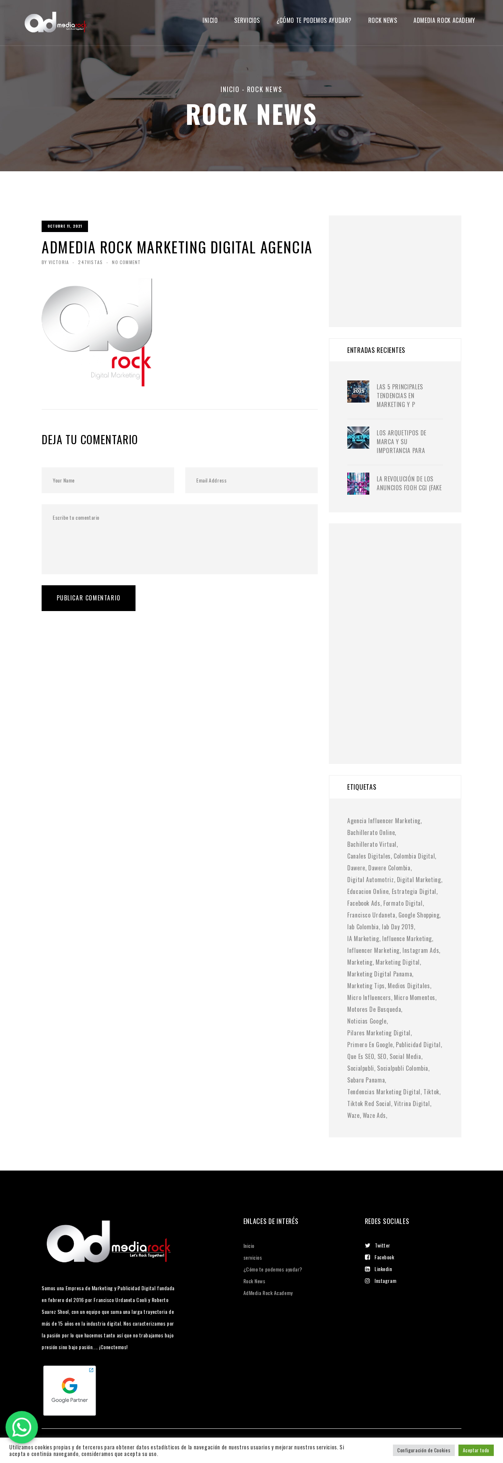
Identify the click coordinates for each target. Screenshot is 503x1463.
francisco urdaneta (371, 915)
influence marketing (407, 938)
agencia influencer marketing (384, 820)
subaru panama (366, 1080)
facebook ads (363, 903)
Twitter (382, 1245)
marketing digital (398, 962)
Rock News (382, 20)
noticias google (367, 1021)
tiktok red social (369, 1103)
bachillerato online (371, 832)
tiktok (431, 1091)
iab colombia (363, 926)
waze (353, 1115)
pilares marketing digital (379, 1032)
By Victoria (55, 262)
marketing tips (366, 985)
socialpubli (360, 1068)
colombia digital (414, 856)
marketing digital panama (379, 973)
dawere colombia (389, 867)
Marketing (360, 962)
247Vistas (90, 262)
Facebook (384, 1257)
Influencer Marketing (373, 950)
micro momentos (414, 997)
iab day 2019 (398, 926)
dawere (356, 867)
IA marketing (363, 938)
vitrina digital (412, 1103)
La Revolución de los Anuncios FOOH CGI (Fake (409, 483)
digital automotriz (370, 879)
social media (405, 1056)
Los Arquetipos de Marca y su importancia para (401, 441)
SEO (382, 1056)
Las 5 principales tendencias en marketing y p (400, 395)
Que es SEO (360, 1056)
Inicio (210, 20)
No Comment (126, 262)
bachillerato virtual (372, 844)
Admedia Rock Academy (444, 20)
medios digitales (409, 985)
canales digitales (369, 856)
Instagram (385, 1280)
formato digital (403, 903)
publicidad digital (418, 1044)
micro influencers (369, 997)
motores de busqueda (374, 1009)
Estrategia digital (414, 891)
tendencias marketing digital (384, 1091)
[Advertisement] (402, 261)
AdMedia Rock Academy (268, 1293)
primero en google (370, 1044)
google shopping (419, 915)
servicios (247, 20)
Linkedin (383, 1269)
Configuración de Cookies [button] (423, 1450)
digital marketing (419, 879)
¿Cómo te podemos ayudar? (314, 20)
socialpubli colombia (402, 1068)
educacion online (367, 891)
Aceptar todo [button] (476, 1450)
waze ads (374, 1115)
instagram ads (420, 950)
